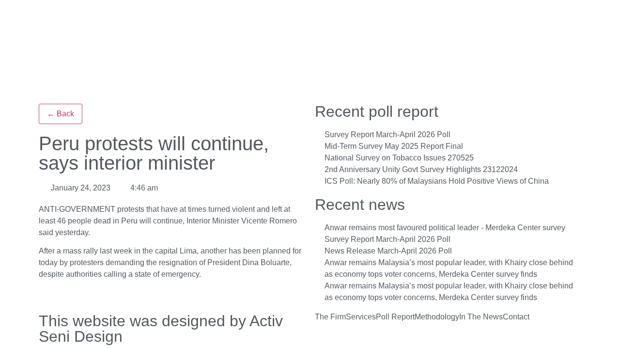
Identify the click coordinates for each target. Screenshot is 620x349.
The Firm (330, 317)
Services (361, 317)
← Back (60, 114)
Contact (516, 317)
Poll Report (395, 317)
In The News (481, 317)
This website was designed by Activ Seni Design (161, 328)
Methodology (437, 317)
